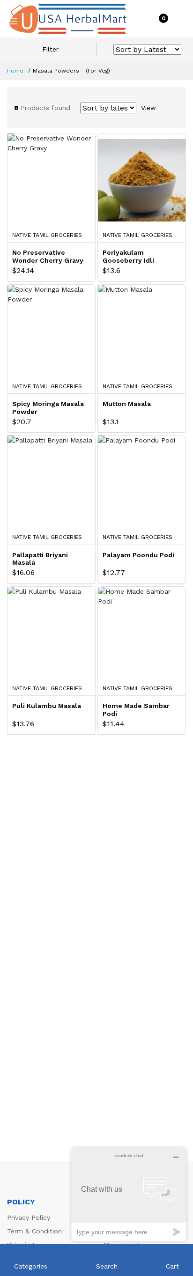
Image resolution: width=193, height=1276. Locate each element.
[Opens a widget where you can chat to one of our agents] (129, 1194)
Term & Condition (34, 1231)
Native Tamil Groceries (47, 235)
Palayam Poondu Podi (138, 555)
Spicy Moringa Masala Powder (48, 407)
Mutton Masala (127, 403)
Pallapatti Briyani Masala (40, 559)
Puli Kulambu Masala (46, 705)
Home (15, 70)
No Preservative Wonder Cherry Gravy (47, 256)
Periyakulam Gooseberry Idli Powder (128, 257)
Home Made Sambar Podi (136, 709)
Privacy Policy (28, 1217)
